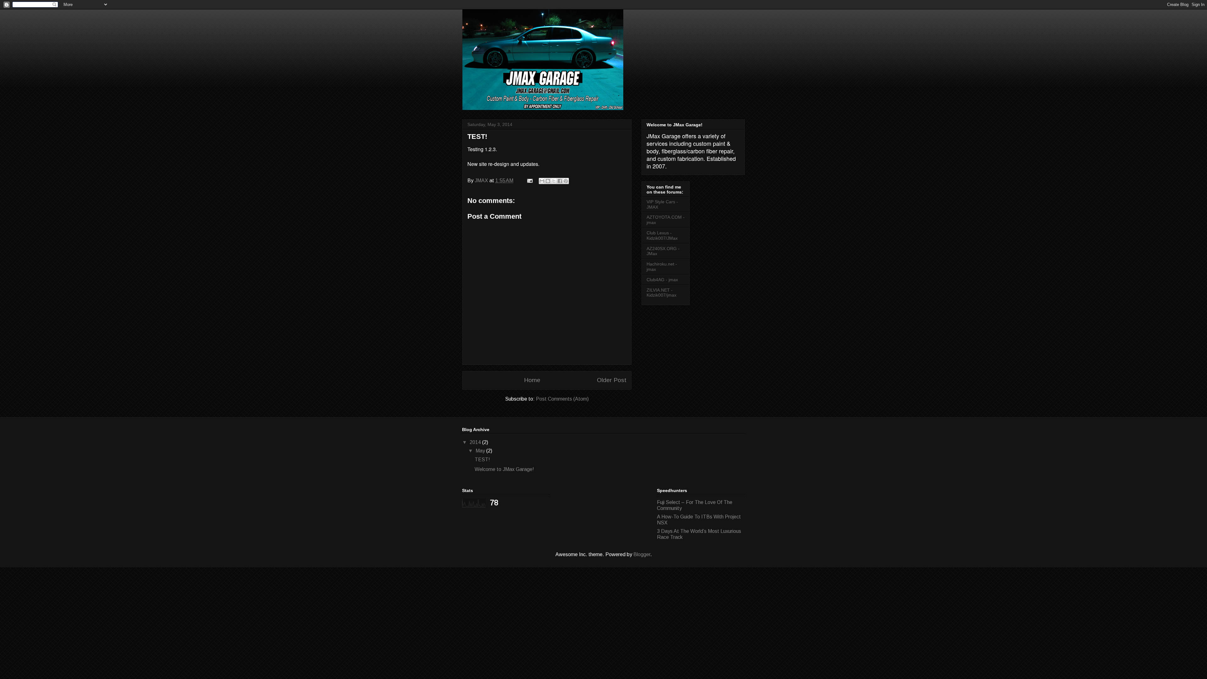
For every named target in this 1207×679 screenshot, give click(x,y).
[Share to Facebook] (560, 181)
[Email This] (542, 181)
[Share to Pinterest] (566, 181)
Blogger (641, 554)
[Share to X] (554, 181)
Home (532, 380)
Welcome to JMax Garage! (504, 469)
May (481, 450)
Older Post (611, 380)
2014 (476, 442)
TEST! (482, 459)
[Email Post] (529, 180)
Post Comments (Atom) (562, 399)
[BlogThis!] (548, 181)
